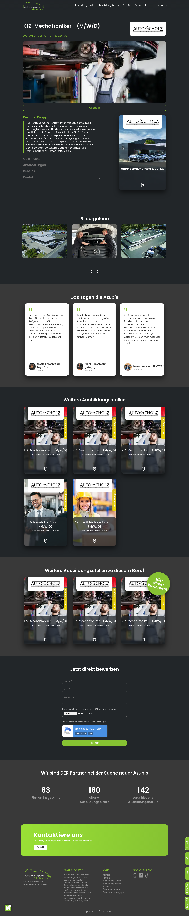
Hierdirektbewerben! (157, 584)
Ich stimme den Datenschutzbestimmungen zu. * (88, 721)
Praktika (127, 5)
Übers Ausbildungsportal (115, 892)
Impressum (89, 911)
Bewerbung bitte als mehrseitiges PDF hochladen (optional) (89, 709)
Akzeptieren (81, 733)
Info (90, 733)
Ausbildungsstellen (85, 5)
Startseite (108, 874)
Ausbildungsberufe (109, 5)
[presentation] (91, 272)
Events (148, 5)
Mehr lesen (142, 183)
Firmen (138, 5)
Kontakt (40, 847)
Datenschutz (105, 911)
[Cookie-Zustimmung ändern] (8, 908)
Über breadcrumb (112, 889)
